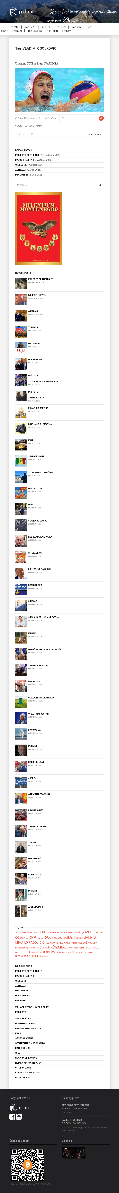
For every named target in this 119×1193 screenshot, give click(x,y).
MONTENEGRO (58, 942)
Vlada (60, 952)
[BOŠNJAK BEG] (21, 589)
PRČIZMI (55, 947)
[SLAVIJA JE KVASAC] (21, 525)
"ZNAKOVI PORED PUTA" (25, 932)
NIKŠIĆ (74, 943)
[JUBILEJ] (21, 782)
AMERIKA (70, 932)
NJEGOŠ (82, 942)
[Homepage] (24, 11)
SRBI (17, 953)
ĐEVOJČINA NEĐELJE (27, 956)
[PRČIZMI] (21, 750)
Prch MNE (13, 27)
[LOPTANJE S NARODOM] (21, 573)
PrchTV (66, 30)
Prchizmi (17, 30)
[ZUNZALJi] (21, 331)
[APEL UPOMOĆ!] (21, 911)
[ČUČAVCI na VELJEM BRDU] (21, 701)
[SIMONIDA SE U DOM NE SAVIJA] (21, 621)
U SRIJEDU (49, 952)
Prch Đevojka (34, 30)
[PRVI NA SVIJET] (21, 814)
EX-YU (73, 938)
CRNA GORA (37, 937)
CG (17, 937)
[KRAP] (21, 444)
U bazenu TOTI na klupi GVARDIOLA (36, 63)
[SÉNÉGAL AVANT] (21, 460)
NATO (69, 943)
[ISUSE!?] (21, 637)
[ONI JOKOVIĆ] (21, 862)
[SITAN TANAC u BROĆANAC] (21, 476)
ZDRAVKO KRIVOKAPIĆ (84, 953)
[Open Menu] (109, 11)
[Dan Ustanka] (21, 347)
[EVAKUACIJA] (21, 734)
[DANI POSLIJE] (21, 492)
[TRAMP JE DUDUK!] (21, 830)
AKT (44, 932)
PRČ (33, 947)
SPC (94, 947)
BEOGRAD (99, 933)
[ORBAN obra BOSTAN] (21, 718)
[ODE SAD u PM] (21, 363)
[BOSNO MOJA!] (21, 878)
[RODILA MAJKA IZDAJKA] (21, 541)
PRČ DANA (42, 947)
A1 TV (38, 933)
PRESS (28, 948)
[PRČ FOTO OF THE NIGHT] (21, 283)
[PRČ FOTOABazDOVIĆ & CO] (21, 396)
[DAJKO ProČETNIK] (21, 299)
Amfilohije (79, 932)
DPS (65, 938)
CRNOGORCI (56, 937)
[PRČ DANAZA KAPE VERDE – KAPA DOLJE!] (21, 380)
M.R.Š (90, 937)
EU (69, 937)
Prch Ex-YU (30, 27)
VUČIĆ (72, 952)
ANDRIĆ (90, 932)
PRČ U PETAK (79, 948)
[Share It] (16, 134)
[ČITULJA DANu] (21, 557)
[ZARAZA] (21, 846)
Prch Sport (52, 30)
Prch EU (45, 27)
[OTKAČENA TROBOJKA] (21, 798)
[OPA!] (21, 508)
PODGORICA (20, 948)
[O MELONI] (21, 315)
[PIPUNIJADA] (21, 685)
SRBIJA (25, 952)
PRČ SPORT (67, 948)
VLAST (66, 953)
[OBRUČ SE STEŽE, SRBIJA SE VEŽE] (21, 653)
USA (41, 953)
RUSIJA (88, 948)
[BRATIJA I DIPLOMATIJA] (21, 428)
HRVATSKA (80, 938)
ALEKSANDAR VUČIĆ (56, 932)
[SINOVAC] (21, 605)
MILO (47, 943)
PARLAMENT (92, 943)
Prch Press (60, 27)
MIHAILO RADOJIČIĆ (29, 942)
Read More (94, 134)
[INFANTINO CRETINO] (21, 412)
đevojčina (44, 956)
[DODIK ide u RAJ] (21, 766)
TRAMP (34, 952)
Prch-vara (76, 27)
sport (99, 948)
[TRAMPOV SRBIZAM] (21, 669)
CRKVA (22, 938)
